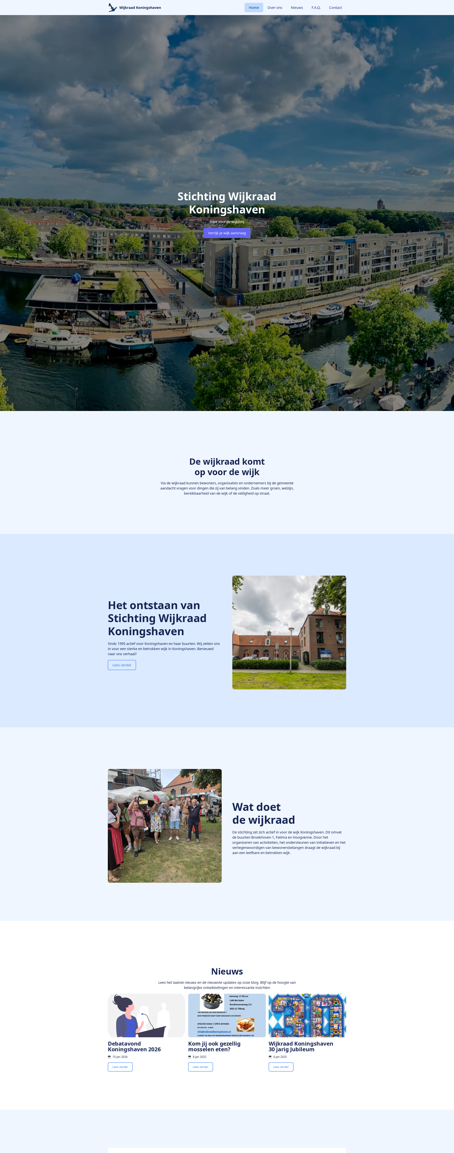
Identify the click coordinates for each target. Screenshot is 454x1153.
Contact (335, 7)
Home (254, 7)
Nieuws (297, 7)
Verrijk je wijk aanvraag (227, 233)
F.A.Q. (316, 7)
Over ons (274, 7)
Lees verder (121, 665)
